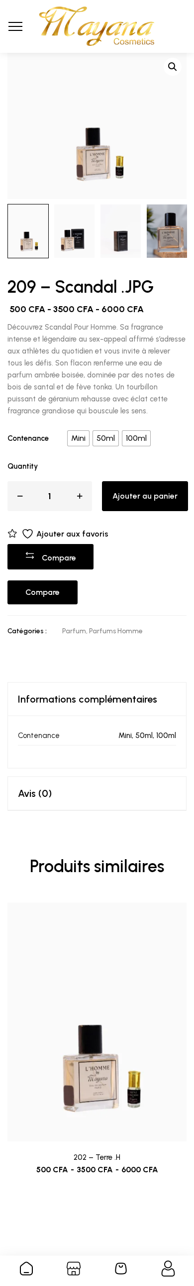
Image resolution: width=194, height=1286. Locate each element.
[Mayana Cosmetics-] (97, 26)
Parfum (74, 631)
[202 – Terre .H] (97, 1022)
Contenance (28, 438)
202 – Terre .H (97, 1157)
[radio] (78, 438)
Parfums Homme (116, 631)
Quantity (22, 466)
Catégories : (27, 631)
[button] (173, 67)
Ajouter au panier (145, 496)
